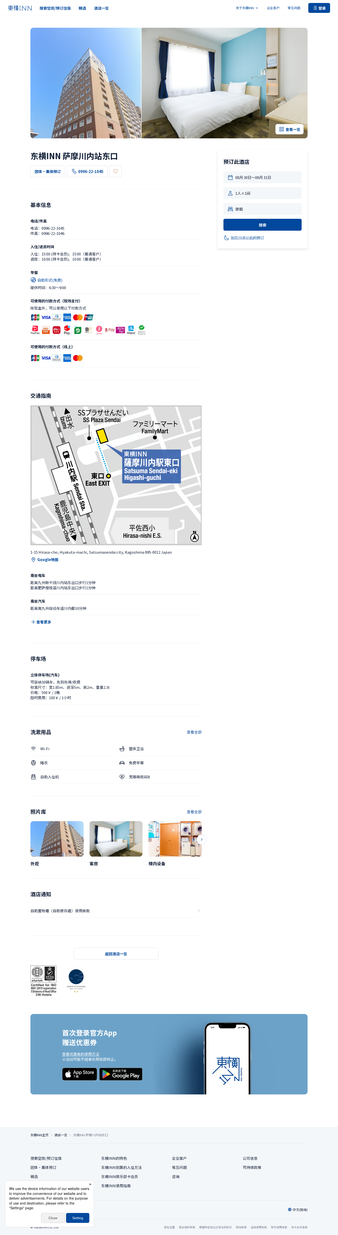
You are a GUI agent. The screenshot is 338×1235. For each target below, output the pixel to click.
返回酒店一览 (116, 953)
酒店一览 (101, 8)
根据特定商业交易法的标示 (215, 1227)
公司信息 (250, 1158)
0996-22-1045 (90, 171)
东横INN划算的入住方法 (121, 1167)
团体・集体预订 (48, 171)
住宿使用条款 (259, 1227)
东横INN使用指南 (116, 1185)
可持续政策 (252, 1167)
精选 (82, 8)
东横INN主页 (39, 1135)
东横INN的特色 (114, 1158)
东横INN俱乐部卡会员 (119, 1176)
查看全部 (194, 732)
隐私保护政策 (187, 1227)
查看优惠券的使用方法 (80, 1054)
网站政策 (241, 1227)
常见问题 (294, 7)
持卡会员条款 (299, 1227)
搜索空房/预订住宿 (55, 8)
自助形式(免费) (49, 280)
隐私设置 (169, 1227)
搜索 (262, 224)
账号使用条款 (279, 1227)
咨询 (175, 1176)
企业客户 (273, 7)
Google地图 (47, 559)
